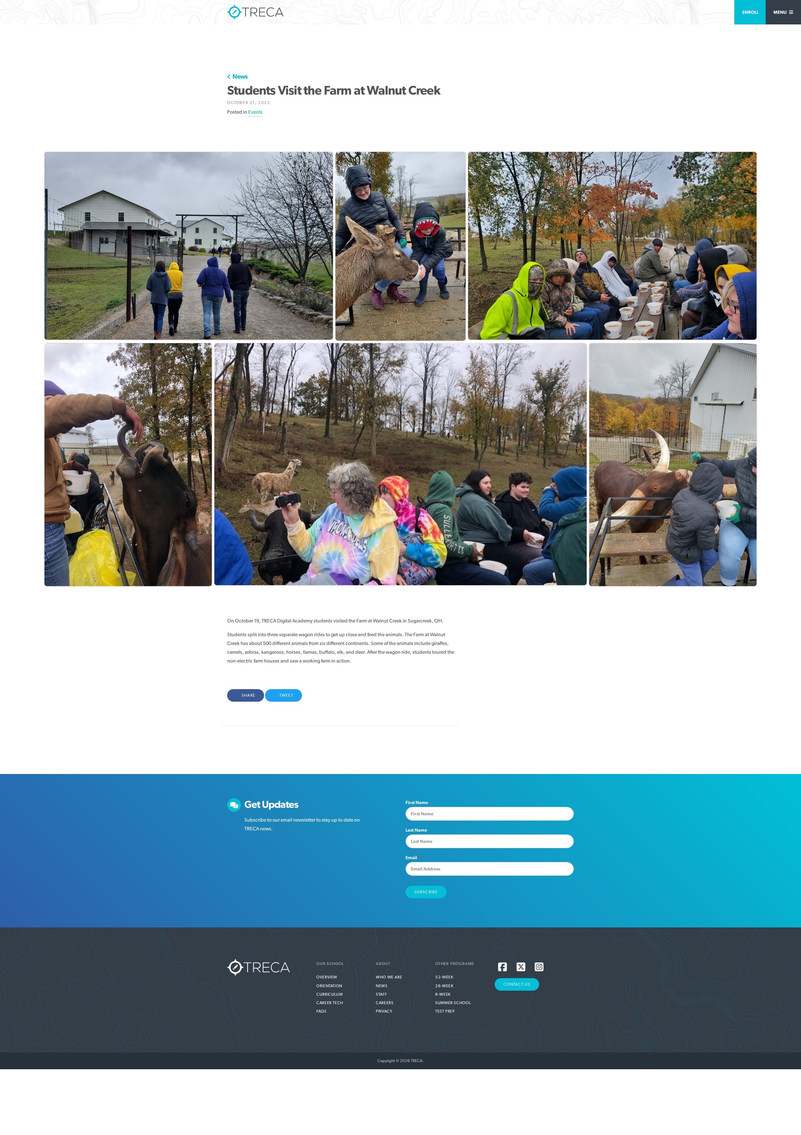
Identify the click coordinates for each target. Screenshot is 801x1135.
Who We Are (389, 977)
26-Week (444, 985)
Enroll (750, 12)
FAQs (321, 1011)
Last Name (416, 830)
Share (252, 695)
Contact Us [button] (516, 984)
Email (413, 857)
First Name (417, 802)
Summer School (453, 1002)
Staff (381, 994)
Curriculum (329, 994)
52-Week (444, 977)
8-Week (443, 994)
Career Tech (329, 1002)
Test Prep (445, 1011)
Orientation (329, 985)
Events (255, 112)
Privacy (384, 1011)
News (239, 76)
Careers (384, 1002)
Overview (326, 977)
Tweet (288, 695)
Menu (780, 12)
